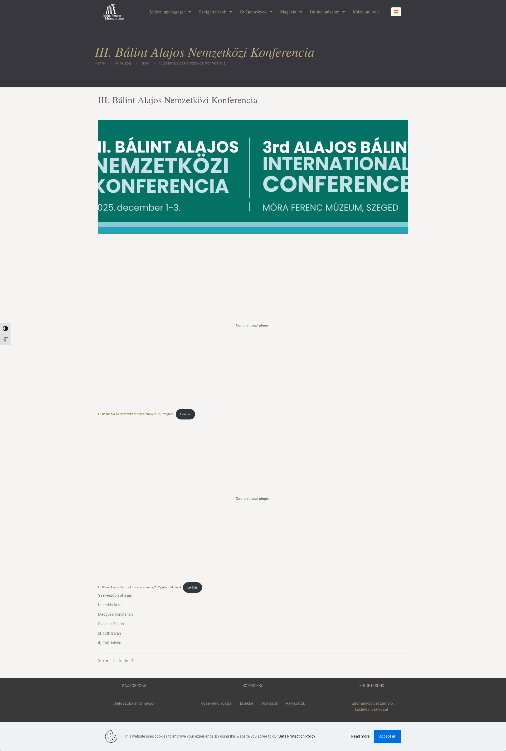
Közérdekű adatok (216, 703)
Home (100, 63)
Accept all (387, 736)
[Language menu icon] (396, 11)
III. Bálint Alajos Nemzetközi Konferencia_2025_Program (136, 414)
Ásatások (269, 703)
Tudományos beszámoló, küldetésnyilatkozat (372, 706)
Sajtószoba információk (134, 703)
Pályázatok (295, 703)
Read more (360, 736)
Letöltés (185, 414)
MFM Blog (123, 63)
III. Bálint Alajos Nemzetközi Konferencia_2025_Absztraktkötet (139, 587)
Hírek (145, 63)
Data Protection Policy (297, 736)
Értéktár (247, 703)
